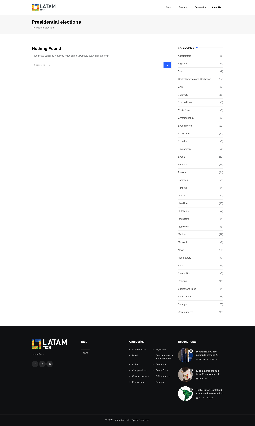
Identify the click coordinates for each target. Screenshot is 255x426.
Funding (182, 188)
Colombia (183, 94)
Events (181, 156)
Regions (183, 7)
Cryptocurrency (186, 118)
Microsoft (182, 242)
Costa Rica (184, 110)
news (85, 352)
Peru (180, 265)
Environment (184, 149)
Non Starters (184, 257)
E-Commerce (185, 125)
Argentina (183, 63)
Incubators (183, 219)
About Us (216, 7)
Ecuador (182, 141)
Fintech (182, 172)
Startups (182, 304)
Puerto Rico (184, 273)
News (168, 7)
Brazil (181, 71)
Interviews (183, 226)
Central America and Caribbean (194, 79)
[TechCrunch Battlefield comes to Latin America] (185, 393)
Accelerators (184, 56)
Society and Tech (187, 289)
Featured (199, 7)
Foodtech (183, 180)
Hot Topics (183, 211)
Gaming (182, 195)
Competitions (185, 102)
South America (185, 296)
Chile (181, 87)
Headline (183, 203)
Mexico (181, 234)
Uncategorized (185, 312)
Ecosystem (183, 133)
